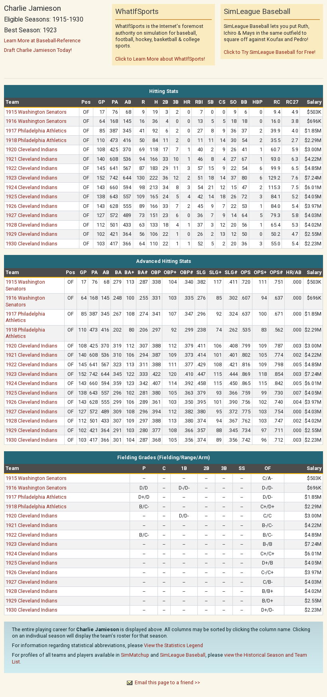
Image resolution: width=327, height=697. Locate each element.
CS (222, 102)
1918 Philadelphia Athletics (36, 140)
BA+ (129, 272)
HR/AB (293, 272)
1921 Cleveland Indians (31, 159)
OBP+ (170, 272)
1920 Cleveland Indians (31, 149)
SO (233, 102)
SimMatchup (135, 655)
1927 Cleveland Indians (31, 215)
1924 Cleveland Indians (31, 187)
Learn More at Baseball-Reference (42, 40)
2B (165, 102)
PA (115, 102)
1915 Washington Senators (36, 112)
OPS (245, 272)
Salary (314, 102)
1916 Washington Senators (36, 121)
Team (12, 102)
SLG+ (215, 272)
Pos (86, 102)
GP (101, 102)
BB (244, 102)
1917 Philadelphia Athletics (36, 131)
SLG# (231, 272)
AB (127, 102)
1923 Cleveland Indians (31, 178)
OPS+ (260, 272)
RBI (199, 102)
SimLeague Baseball (182, 655)
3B (176, 102)
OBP (156, 272)
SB (210, 102)
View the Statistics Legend (173, 645)
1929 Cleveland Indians (31, 234)
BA (118, 272)
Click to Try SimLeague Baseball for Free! (269, 52)
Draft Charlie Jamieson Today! (38, 50)
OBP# (186, 272)
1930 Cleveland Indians (31, 244)
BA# (143, 272)
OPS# (276, 272)
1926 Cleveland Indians (31, 206)
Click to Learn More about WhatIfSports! (160, 59)
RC (277, 102)
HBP (257, 102)
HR (186, 102)
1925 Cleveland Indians (31, 196)
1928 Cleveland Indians (31, 225)
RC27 (292, 102)
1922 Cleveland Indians (31, 168)
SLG (201, 272)
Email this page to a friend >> (167, 682)
